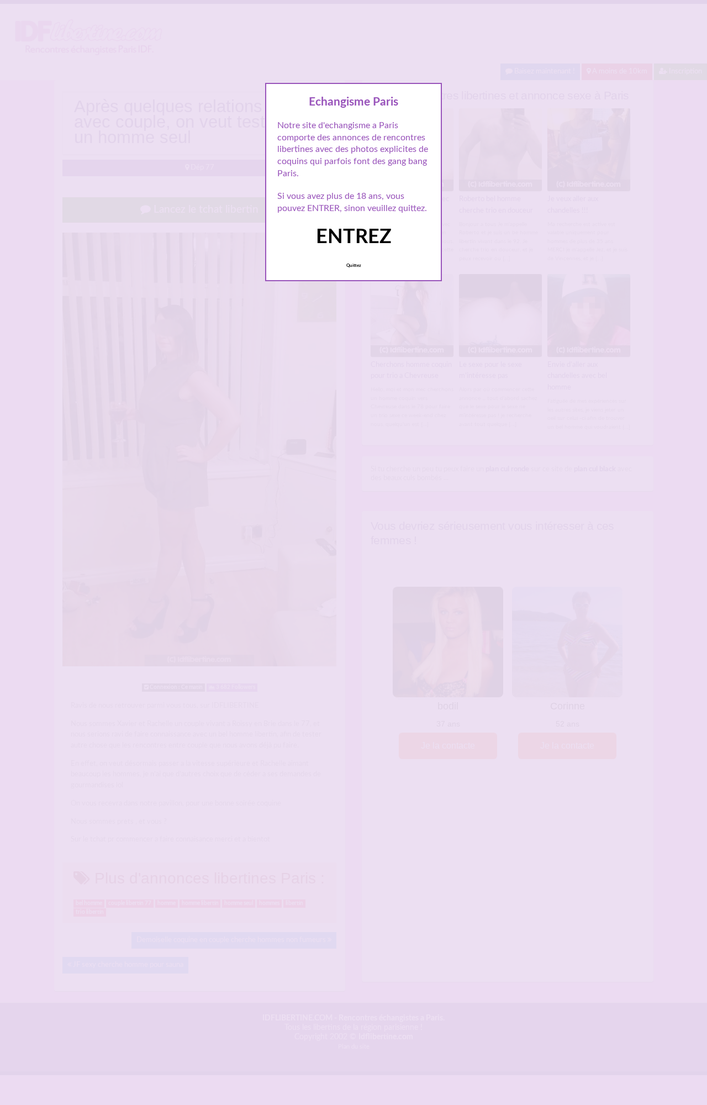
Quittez (353, 266)
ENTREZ (354, 237)
